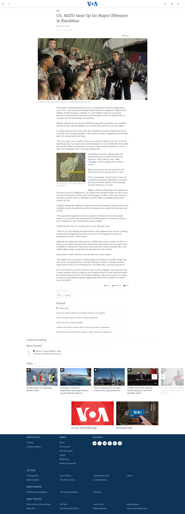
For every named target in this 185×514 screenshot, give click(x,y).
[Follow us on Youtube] (105, 443)
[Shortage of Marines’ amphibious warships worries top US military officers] (75, 377)
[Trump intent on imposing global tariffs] (42, 377)
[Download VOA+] (137, 413)
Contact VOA (98, 504)
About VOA (31, 508)
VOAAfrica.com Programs (37, 492)
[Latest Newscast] (178, 3)
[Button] (125, 35)
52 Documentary (100, 480)
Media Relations (99, 508)
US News (30, 443)
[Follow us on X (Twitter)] (100, 443)
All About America (34, 447)
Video (30, 363)
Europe (62, 455)
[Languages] (165, 3)
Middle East (64, 459)
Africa (62, 443)
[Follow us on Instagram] (110, 443)
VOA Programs (32, 476)
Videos (129, 476)
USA (58, 11)
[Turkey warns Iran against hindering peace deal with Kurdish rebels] (142, 377)
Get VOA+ (64, 504)
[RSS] (115, 443)
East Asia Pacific (66, 451)
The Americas (65, 447)
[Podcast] (120, 443)
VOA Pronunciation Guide (137, 508)
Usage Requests (133, 504)
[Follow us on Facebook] (94, 443)
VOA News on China (101, 476)
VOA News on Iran (67, 480)
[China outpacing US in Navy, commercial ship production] (109, 377)
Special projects (33, 480)
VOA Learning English (69, 492)
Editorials (97, 492)
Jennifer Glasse (64, 26)
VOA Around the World (69, 508)
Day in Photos (65, 476)
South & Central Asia (68, 464)
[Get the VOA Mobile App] (92, 413)
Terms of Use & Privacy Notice (39, 504)
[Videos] (172, 3)
